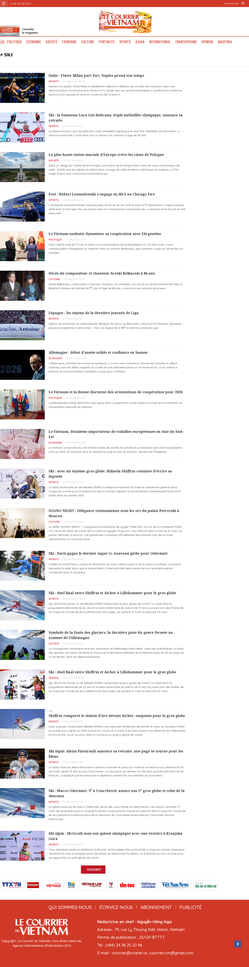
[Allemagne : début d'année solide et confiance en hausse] (22, 365)
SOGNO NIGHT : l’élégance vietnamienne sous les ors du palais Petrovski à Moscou (114, 513)
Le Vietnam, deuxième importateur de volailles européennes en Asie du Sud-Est (116, 434)
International (160, 41)
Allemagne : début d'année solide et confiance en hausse (98, 352)
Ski (51, 711)
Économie (33, 41)
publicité (191, 907)
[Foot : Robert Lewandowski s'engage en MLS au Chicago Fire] (22, 207)
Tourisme (69, 41)
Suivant (95, 870)
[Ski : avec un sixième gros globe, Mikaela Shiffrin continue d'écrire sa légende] (22, 483)
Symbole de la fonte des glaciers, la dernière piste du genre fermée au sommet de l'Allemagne (111, 635)
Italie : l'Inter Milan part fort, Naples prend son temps (96, 75)
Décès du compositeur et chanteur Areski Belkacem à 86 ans (102, 273)
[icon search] (243, 3)
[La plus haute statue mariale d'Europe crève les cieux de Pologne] (22, 167)
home (2, 41)
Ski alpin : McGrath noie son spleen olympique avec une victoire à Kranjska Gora (115, 836)
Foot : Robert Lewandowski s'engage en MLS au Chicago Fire (102, 194)
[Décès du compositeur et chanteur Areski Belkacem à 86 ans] (22, 286)
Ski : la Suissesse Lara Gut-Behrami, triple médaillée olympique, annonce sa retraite (116, 118)
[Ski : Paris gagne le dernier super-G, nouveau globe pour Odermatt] (22, 566)
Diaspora (225, 41)
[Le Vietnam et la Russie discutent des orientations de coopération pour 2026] (22, 404)
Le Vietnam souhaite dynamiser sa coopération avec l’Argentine (105, 233)
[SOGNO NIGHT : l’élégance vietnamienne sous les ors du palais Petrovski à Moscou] (22, 523)
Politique (14, 41)
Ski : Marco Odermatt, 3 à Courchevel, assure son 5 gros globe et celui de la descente (117, 793)
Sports (125, 41)
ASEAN (139, 41)
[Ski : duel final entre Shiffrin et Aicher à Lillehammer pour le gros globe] (22, 605)
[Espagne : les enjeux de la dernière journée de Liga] (22, 325)
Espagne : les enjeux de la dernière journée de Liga (94, 312)
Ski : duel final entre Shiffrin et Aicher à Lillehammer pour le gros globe (112, 592)
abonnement (156, 907)
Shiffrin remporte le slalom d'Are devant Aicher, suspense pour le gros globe (117, 715)
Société (51, 41)
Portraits (107, 41)
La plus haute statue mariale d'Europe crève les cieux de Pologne (106, 154)
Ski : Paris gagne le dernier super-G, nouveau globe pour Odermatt (108, 553)
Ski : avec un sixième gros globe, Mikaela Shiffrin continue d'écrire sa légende (110, 474)
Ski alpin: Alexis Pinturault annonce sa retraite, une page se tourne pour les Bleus (116, 754)
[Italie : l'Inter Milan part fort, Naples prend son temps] (22, 88)
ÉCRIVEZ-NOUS (116, 907)
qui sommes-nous (70, 907)
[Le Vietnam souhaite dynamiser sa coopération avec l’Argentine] (22, 246)
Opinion (207, 41)
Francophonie (186, 41)
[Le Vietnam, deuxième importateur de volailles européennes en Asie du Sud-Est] (22, 444)
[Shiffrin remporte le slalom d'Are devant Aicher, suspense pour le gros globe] (22, 724)
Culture (87, 41)
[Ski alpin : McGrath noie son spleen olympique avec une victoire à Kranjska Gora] (22, 846)
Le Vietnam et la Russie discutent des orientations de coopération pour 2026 (116, 392)
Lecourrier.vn (125, 21)
